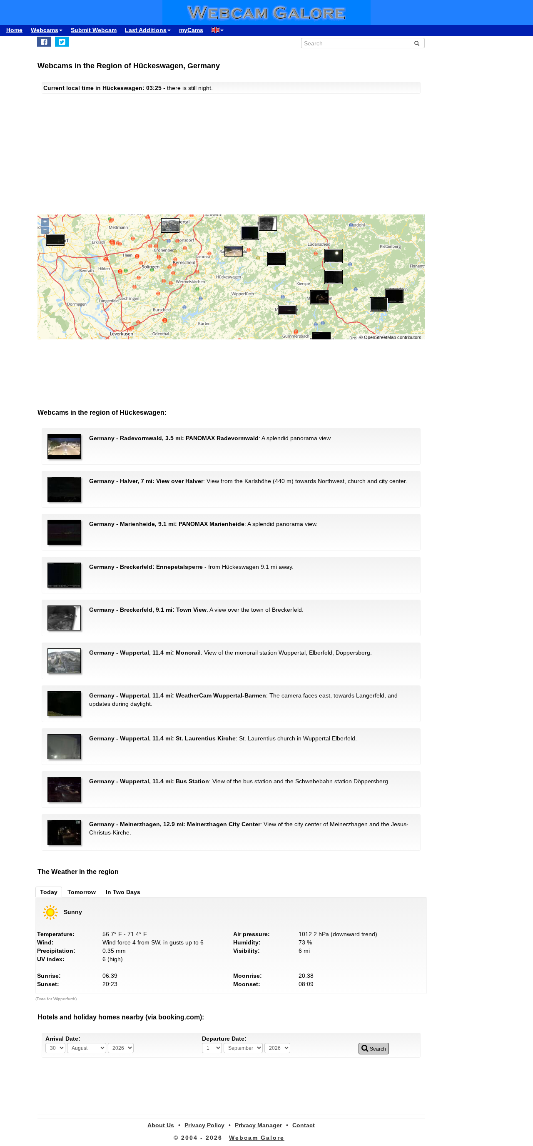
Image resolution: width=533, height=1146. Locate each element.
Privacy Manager (258, 1125)
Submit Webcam (94, 30)
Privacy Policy (204, 1125)
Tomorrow (81, 892)
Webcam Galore (256, 1137)
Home (14, 30)
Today (48, 892)
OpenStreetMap (380, 337)
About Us (160, 1125)
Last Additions (146, 30)
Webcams (44, 30)
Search (377, 1049)
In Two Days (123, 892)
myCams (191, 30)
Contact (303, 1125)
